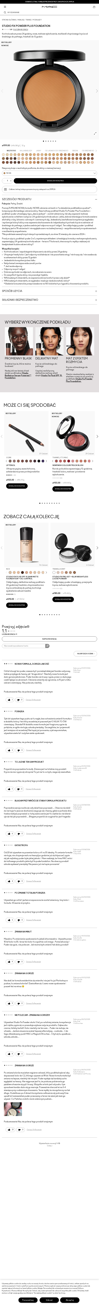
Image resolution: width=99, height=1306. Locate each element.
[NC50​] (88, 154)
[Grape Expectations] (43, 461)
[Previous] (7, 461)
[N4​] (53, 162)
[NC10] (76, 162)
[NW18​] (34, 158)
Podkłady (37, 20)
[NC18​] (26, 154)
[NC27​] (38, 154)
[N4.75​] (57, 162)
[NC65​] (15, 158)
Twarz (28, 20)
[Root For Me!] (34, 461)
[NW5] (38, 572)
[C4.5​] (26, 162)
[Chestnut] (30, 461)
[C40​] (42, 162)
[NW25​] (45, 158)
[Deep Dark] (74, 572)
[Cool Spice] (18, 461)
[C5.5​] (34, 162)
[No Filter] (64, 461)
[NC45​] (72, 154)
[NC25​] (34, 154)
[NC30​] (80, 162)
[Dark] (70, 572)
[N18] (18, 572)
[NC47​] (84, 154)
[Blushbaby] (72, 461)
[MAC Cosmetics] (49, 7)
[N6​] (65, 162)
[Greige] (26, 461)
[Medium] (62, 572)
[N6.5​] (69, 162)
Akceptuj (70, 1300)
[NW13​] (26, 158)
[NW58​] (11, 162)
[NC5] (3, 154)
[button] (13, 1109)
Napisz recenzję (49, 639)
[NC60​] (7, 158)
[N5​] (61, 162)
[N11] (30, 572)
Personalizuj (28, 1300)
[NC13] (11, 154)
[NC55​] (92, 154)
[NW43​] (65, 158)
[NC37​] (45, 154)
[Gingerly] (85, 461)
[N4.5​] (92, 162)
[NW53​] (92, 158)
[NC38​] (49, 154)
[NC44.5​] (69, 154)
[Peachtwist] (81, 461)
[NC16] (18, 154)
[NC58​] (3, 158)
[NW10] (43, 572)
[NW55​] (3, 162)
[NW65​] (18, 162)
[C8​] (38, 162)
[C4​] (88, 162)
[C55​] (49, 162)
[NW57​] (7, 162)
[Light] (58, 572)
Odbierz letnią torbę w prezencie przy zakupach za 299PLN (49, 2)
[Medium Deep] (66, 572)
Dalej (50, 1146)
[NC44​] (65, 154)
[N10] (14, 572)
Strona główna (9, 20)
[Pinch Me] (60, 461)
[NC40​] (84, 162)
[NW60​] (15, 162)
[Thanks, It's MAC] (56, 461)
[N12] (26, 572)
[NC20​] (30, 154)
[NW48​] (84, 158)
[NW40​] (61, 158)
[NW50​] (88, 158)
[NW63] (22, 572)
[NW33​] (53, 158)
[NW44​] (69, 158)
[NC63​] (11, 158)
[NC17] (22, 154)
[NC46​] (80, 154)
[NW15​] (30, 158)
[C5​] (30, 162)
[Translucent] (54, 572)
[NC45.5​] (76, 154)
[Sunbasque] (76, 461)
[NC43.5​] (61, 154)
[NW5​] (18, 158)
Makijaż (21, 20)
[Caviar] (38, 461)
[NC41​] (53, 154)
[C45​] (45, 162)
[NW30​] (49, 158)
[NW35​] (57, 158)
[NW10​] (22, 158)
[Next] (46, 461)
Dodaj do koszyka (55, 181)
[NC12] (7, 154)
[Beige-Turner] (22, 461)
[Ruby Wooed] (68, 461)
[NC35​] (42, 154)
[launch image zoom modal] (95, 133)
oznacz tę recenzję (33, 700)
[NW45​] (72, 158)
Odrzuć (49, 1300)
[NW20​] (38, 158)
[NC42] (57, 154)
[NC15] (15, 154)
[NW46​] (76, 158)
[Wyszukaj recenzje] (47, 646)
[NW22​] (42, 158)
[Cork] (10, 461)
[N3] (72, 162)
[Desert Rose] (89, 461)
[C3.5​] (22, 162)
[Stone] (14, 461)
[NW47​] (80, 158)
